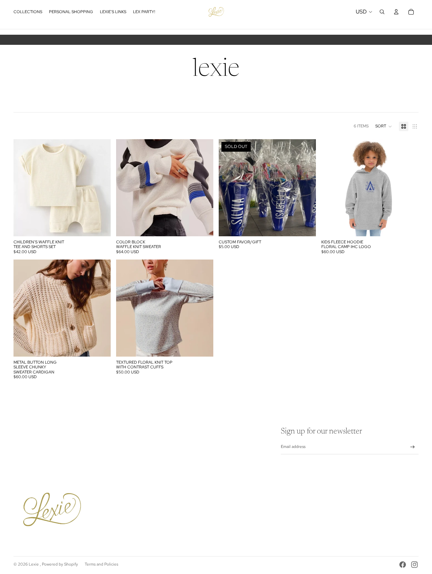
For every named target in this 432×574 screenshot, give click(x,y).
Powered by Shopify (60, 564)
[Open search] (382, 11)
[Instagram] (414, 565)
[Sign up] (412, 447)
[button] (383, 126)
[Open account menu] (396, 11)
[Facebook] (403, 565)
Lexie (34, 564)
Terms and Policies (101, 564)
